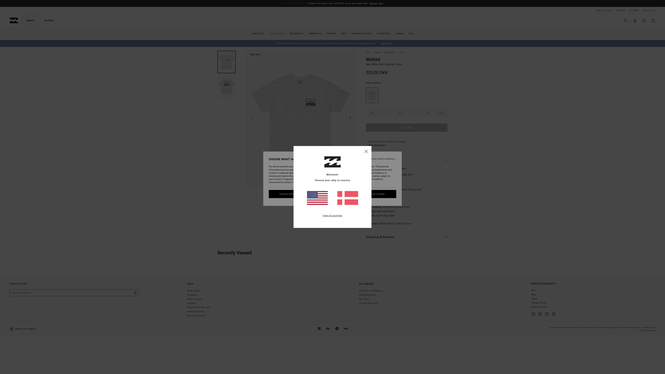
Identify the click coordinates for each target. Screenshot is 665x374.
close (366, 151)
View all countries (332, 215)
